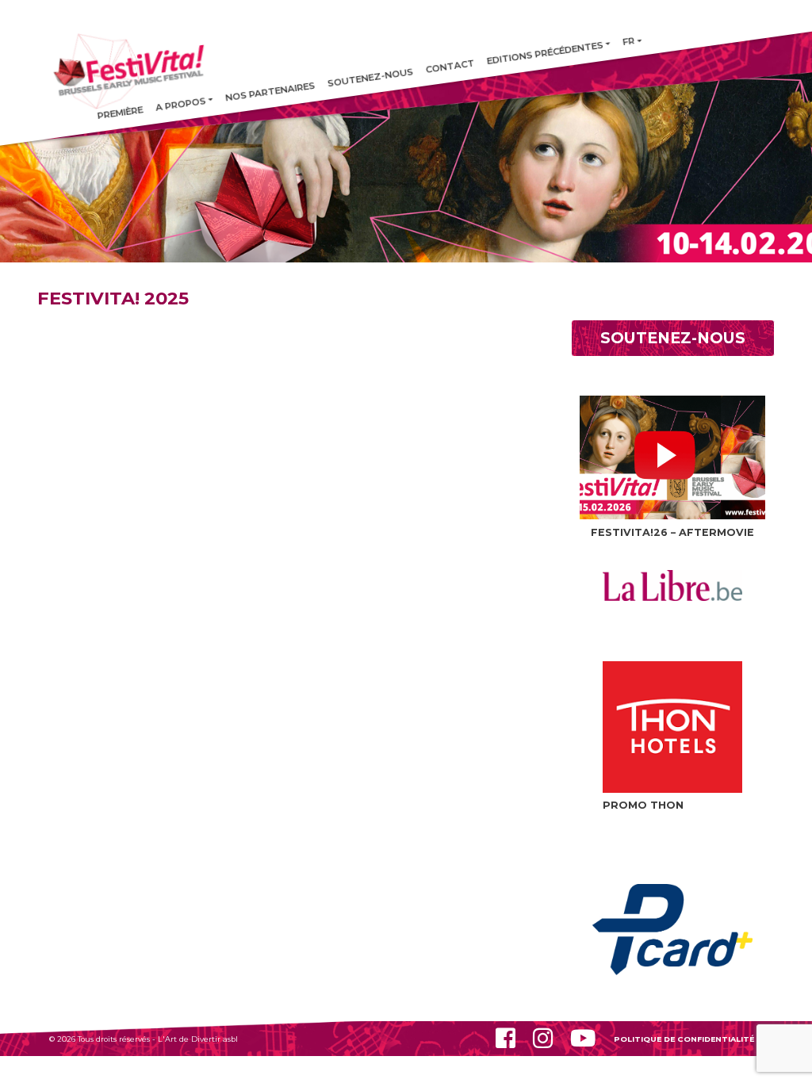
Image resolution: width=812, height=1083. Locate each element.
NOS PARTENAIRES (270, 92)
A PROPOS (180, 104)
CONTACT (450, 66)
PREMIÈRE (120, 113)
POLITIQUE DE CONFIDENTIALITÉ (684, 1039)
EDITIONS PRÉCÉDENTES (545, 53)
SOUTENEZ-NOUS (370, 78)
